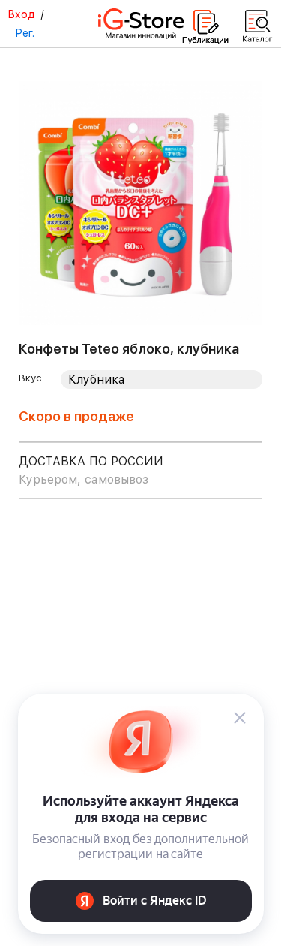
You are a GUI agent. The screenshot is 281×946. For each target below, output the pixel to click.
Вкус (30, 378)
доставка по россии (91, 470)
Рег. (24, 33)
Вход (21, 14)
